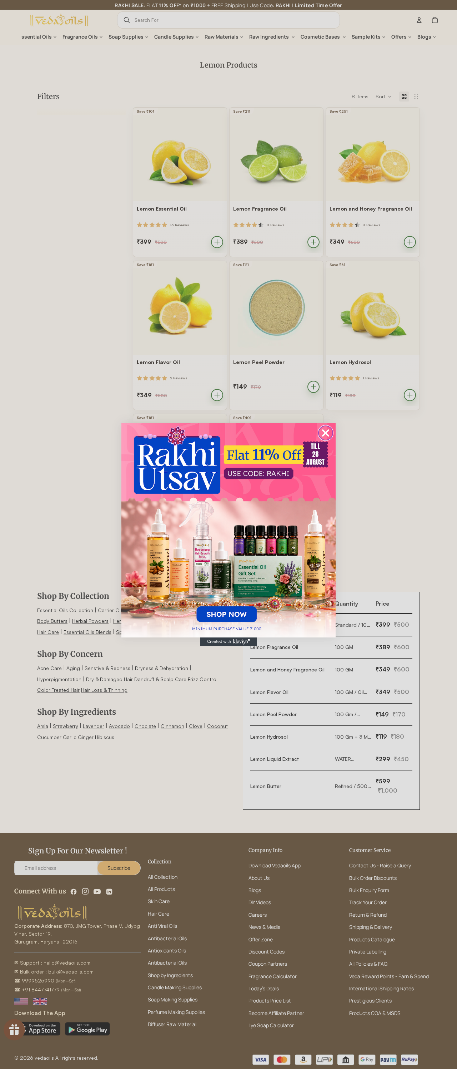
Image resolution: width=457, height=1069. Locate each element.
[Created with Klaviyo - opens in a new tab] (228, 641)
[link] (228, 530)
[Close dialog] (325, 433)
